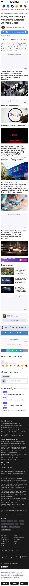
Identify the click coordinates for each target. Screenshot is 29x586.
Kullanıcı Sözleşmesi (19, 537)
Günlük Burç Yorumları (7, 524)
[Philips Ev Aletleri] (8, 6)
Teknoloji (9, 13)
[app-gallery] (23, 557)
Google (24, 45)
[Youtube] (12, 550)
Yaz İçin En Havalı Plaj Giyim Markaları (13, 394)
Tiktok (21, 524)
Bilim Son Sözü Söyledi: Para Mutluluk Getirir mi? (13, 441)
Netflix (3, 47)
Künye (15, 541)
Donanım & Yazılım (18, 13)
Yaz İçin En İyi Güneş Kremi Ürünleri (13, 405)
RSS (15, 543)
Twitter (3, 521)
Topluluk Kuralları (5, 541)
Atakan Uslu (15, 27)
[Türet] (25, 6)
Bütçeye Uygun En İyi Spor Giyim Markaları (15, 410)
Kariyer (15, 535)
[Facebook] (6, 550)
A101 (17, 524)
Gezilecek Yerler (6, 529)
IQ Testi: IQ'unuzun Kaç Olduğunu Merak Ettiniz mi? (14, 514)
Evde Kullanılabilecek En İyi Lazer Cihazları (15, 400)
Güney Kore (4, 43)
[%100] (17, 6)
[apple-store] (5, 557)
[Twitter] (9, 550)
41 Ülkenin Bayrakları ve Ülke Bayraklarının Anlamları (14, 508)
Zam (16, 521)
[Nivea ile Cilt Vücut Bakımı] (4, 6)
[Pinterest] (16, 550)
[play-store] (14, 557)
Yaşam (5, 392)
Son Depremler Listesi (6, 467)
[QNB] (21, 6)
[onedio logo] (13, 567)
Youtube (21, 521)
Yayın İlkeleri (17, 539)
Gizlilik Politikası (5, 539)
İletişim (3, 545)
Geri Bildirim (4, 537)
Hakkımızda (4, 535)
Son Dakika (4, 526)
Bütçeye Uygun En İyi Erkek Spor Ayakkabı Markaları (14, 431)
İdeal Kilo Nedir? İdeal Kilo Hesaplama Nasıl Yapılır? (13, 498)
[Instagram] (2, 550)
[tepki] (3, 365)
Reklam (3, 543)
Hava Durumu (4, 464)
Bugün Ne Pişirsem (14, 526)
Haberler (3, 13)
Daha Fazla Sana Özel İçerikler (13, 332)
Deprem (10, 521)
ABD (25, 49)
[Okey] (12, 6)
